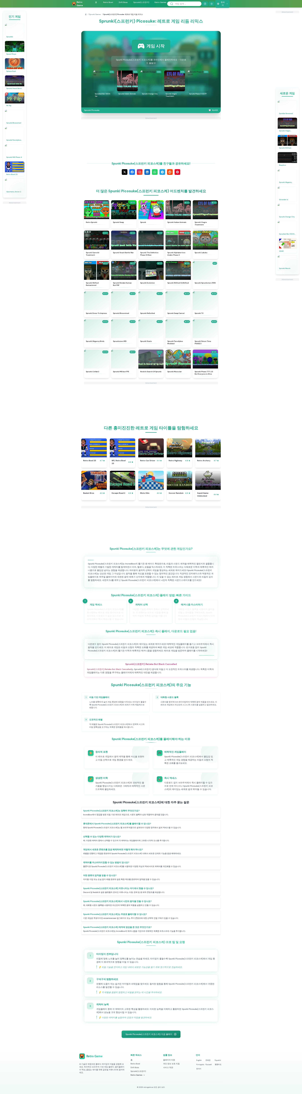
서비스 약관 (168, 1067)
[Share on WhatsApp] (155, 172)
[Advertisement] (14, 239)
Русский (209, 1064)
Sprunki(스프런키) (141, 2)
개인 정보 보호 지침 (171, 1063)
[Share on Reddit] (170, 172)
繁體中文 (218, 1064)
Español (218, 1060)
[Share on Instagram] (140, 172)
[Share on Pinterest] (177, 172)
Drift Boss (123, 2)
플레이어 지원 (169, 1060)
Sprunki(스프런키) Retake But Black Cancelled (109, 669)
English (199, 1060)
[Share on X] (124, 172)
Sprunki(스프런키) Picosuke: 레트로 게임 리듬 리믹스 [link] (123, 14)
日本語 (208, 1060)
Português (200, 1064)
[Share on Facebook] (132, 172)
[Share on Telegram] (162, 172)
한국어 (198, 1069)
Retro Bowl (108, 2)
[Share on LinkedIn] (147, 172)
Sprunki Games (95, 14)
